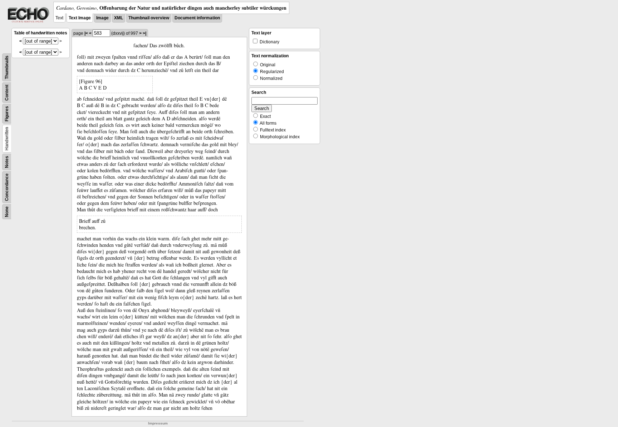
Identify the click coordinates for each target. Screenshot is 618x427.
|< (86, 33)
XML (118, 17)
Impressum (158, 423)
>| (144, 33)
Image (102, 17)
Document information (197, 17)
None (6, 211)
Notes (6, 162)
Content (6, 93)
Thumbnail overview (148, 17)
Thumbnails (6, 67)
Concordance (6, 187)
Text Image (80, 17)
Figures (6, 113)
